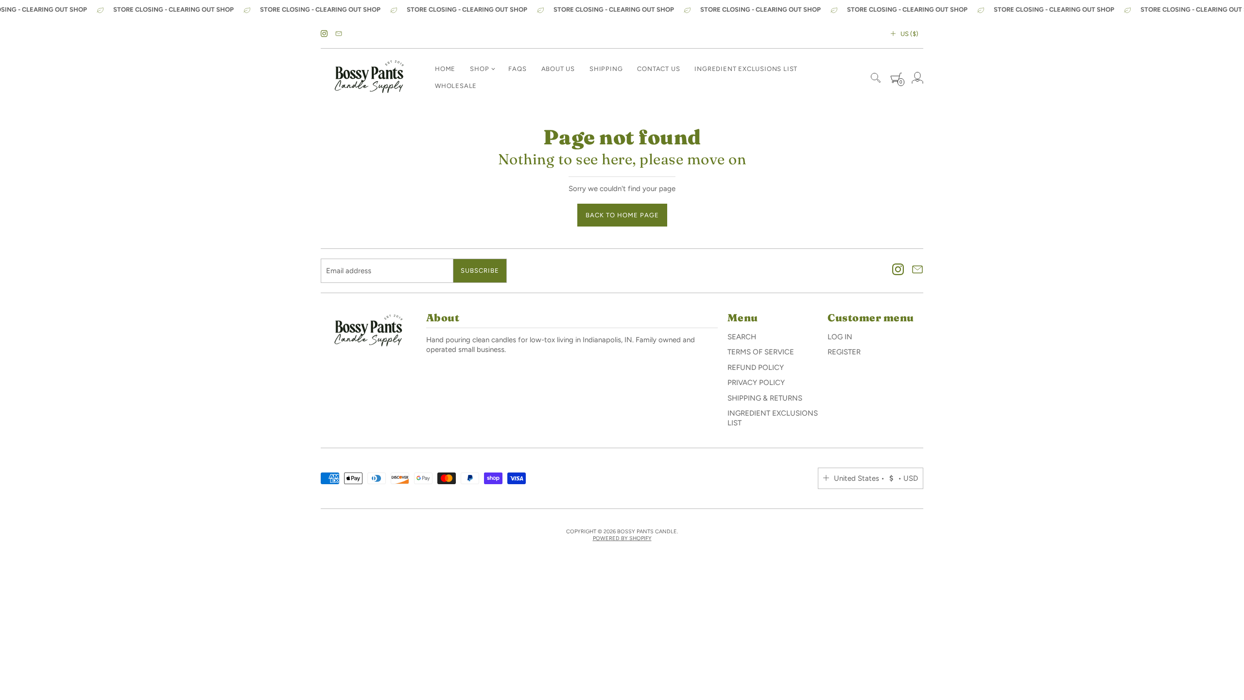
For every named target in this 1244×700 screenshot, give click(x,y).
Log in (840, 336)
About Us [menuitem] (558, 68)
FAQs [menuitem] (517, 68)
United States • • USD (876, 478)
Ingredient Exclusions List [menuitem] (745, 68)
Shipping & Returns (764, 398)
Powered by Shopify (622, 538)
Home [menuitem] (445, 68)
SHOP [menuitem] (479, 68)
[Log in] (917, 77)
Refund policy (755, 367)
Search (741, 336)
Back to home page (622, 215)
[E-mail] (338, 34)
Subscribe (480, 270)
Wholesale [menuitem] (456, 85)
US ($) (909, 33)
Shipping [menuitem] (605, 68)
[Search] (875, 78)
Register (844, 352)
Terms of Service (760, 352)
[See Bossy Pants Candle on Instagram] (324, 34)
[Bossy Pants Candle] (369, 77)
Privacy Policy (756, 382)
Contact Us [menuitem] (658, 68)
